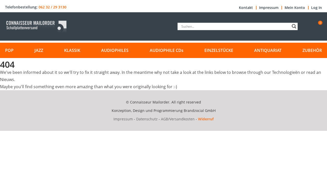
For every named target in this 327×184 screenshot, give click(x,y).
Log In (316, 7)
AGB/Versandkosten (178, 119)
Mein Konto (295, 7)
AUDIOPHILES (115, 50)
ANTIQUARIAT (268, 50)
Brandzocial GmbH (200, 110)
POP (9, 50)
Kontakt (246, 7)
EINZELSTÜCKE (218, 50)
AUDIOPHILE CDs (166, 50)
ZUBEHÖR (312, 50)
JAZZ (38, 50)
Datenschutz (147, 119)
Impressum (268, 7)
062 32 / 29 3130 (52, 7)
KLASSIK (72, 50)
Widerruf (206, 119)
